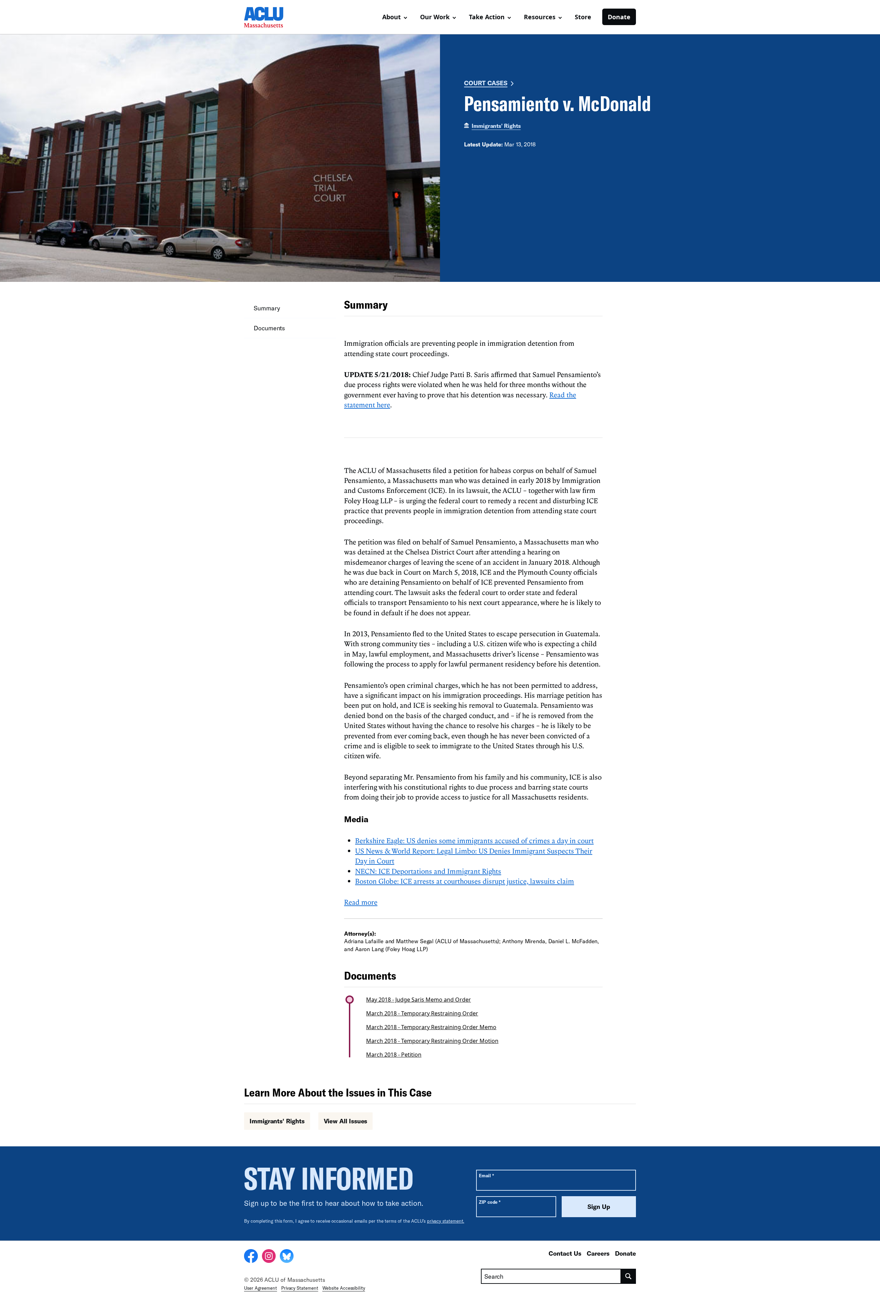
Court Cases (485, 83)
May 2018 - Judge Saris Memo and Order (418, 999)
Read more (360, 901)
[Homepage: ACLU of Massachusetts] (268, 17)
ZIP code (489, 1202)
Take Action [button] (487, 17)
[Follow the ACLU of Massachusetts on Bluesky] (287, 1257)
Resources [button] (540, 17)
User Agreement (260, 1288)
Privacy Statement (299, 1288)
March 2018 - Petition (393, 1054)
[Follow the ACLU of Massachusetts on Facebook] (251, 1257)
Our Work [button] (435, 17)
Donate (619, 17)
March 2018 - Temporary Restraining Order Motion (432, 1041)
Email (486, 1175)
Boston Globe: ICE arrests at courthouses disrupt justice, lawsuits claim (464, 881)
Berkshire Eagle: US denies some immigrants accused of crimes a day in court (474, 840)
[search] (628, 1276)
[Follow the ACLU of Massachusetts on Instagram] (269, 1257)
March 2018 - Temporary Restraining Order (422, 1013)
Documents (269, 328)
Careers (598, 1253)
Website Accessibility (343, 1288)
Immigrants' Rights (496, 125)
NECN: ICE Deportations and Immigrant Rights (428, 871)
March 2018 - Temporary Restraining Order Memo (431, 1027)
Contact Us (565, 1253)
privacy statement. (445, 1221)
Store (583, 17)
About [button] (391, 17)
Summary (267, 308)
